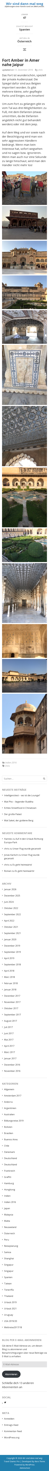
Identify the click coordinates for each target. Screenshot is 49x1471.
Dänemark (9, 1151)
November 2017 (12, 1002)
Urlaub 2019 (10, 1302)
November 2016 (12, 1070)
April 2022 (9, 920)
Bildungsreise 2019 (14, 1120)
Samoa (7, 1252)
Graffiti (7, 1177)
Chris (7, 765)
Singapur (8, 1264)
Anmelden (9, 1418)
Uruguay (8, 1314)
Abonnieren (11, 1374)
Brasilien (8, 1133)
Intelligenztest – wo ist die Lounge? (22, 795)
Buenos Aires (11, 1139)
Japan (7, 1208)
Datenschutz (25, 1468)
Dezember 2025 (12, 895)
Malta (7, 1220)
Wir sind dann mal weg (24, 3)
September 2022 (12, 914)
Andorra (8, 1101)
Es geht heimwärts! (22, 864)
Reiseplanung (11, 1245)
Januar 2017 (10, 1058)
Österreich (9, 1233)
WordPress (29, 1464)
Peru (6, 1239)
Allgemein (9, 1089)
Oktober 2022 (11, 908)
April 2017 (9, 1045)
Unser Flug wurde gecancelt (27, 848)
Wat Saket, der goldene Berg (18, 820)
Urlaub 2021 (10, 1308)
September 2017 (12, 1014)
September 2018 (12, 964)
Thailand (8, 1296)
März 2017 (9, 1052)
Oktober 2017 (11, 1008)
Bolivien (8, 1126)
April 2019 (9, 958)
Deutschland (10, 1158)
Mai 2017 (8, 1039)
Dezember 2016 (12, 1064)
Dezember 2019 (12, 945)
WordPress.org (11, 1437)
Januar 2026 (10, 889)
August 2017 (10, 1020)
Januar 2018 (10, 989)
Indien (7, 1195)
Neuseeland (10, 1227)
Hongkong (9, 1189)
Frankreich (9, 1170)
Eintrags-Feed (11, 1424)
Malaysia (8, 1214)
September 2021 (12, 933)
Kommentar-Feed (13, 1431)
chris (40, 69)
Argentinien (10, 1108)
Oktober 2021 (11, 926)
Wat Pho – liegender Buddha (18, 801)
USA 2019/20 (10, 1321)
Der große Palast (13, 814)
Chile (6, 1145)
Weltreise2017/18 (13, 1327)
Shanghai (9, 1258)
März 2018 (9, 977)
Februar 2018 (11, 983)
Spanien (8, 1277)
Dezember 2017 (12, 995)
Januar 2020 (10, 939)
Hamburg (9, 1183)
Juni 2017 (8, 1033)
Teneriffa (9, 1289)
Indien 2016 (11, 762)
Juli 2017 (8, 1027)
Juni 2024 (8, 901)
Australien (9, 1114)
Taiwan (8, 1283)
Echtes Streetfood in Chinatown (20, 807)
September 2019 (12, 951)
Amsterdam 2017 (12, 1095)
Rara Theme (40, 1461)
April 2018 (9, 970)
